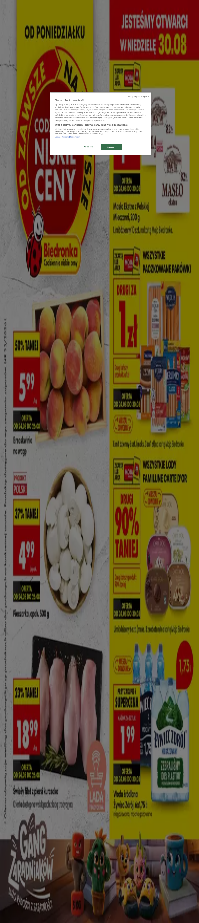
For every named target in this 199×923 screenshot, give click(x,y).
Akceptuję (111, 147)
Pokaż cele (88, 147)
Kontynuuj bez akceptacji (138, 96)
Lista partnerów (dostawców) (67, 137)
